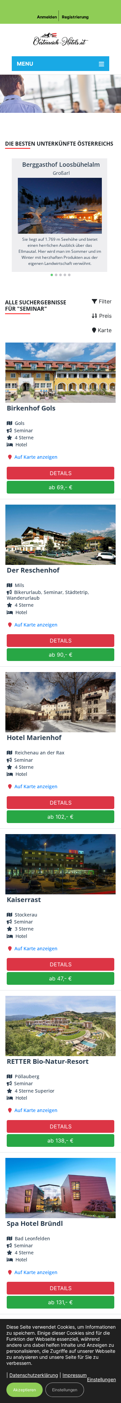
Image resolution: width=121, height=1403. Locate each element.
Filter (104, 301)
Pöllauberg (27, 1076)
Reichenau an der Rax (40, 752)
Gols (20, 423)
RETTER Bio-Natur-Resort (48, 1061)
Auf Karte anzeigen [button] (35, 457)
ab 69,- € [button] (61, 487)
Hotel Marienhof (34, 737)
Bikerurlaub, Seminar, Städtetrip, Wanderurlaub (48, 595)
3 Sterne (24, 929)
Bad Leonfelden (32, 1238)
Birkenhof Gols (31, 408)
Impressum (75, 1375)
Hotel (21, 444)
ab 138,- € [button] (60, 1140)
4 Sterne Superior (34, 1091)
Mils (19, 585)
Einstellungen (101, 1379)
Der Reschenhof (33, 570)
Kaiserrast (24, 899)
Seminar (23, 430)
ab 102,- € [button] (60, 816)
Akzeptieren (24, 1389)
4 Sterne (24, 437)
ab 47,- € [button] (60, 978)
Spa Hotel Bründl (35, 1223)
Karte (104, 330)
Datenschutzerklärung (33, 1375)
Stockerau (26, 914)
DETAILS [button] (61, 473)
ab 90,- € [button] (61, 654)
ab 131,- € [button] (60, 1302)
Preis (104, 315)
